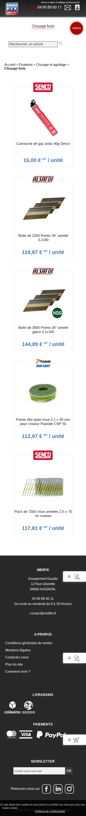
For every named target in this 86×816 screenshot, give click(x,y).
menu (76, 28)
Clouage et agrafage (51, 64)
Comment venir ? (17, 671)
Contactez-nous (16, 657)
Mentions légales (17, 650)
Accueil (9, 64)
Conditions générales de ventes (28, 643)
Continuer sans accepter (52, 808)
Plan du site (13, 664)
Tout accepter (27, 808)
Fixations (26, 64)
